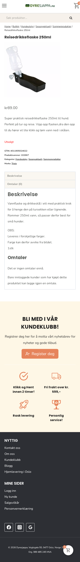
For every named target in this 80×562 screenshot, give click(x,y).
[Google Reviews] (30, 527)
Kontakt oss (12, 448)
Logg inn (10, 491)
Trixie (14, 163)
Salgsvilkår (11, 503)
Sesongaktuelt (35, 159)
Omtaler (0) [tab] (14, 184)
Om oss (9, 454)
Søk (71, 18)
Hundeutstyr (21, 159)
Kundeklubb (12, 460)
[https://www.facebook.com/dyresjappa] (8, 527)
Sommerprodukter (52, 159)
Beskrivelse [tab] (14, 176)
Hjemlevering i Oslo (17, 472)
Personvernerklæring (18, 509)
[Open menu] (4, 5)
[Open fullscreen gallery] (71, 93)
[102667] (32, 69)
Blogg (8, 466)
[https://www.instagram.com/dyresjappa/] (19, 527)
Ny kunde (10, 497)
